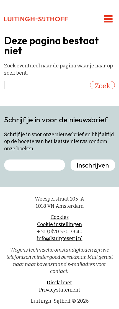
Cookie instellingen (59, 224)
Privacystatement (59, 290)
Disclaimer (59, 283)
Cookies (60, 217)
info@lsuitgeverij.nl (59, 238)
